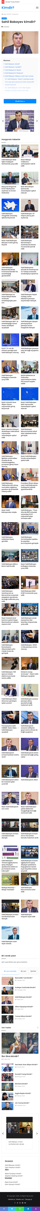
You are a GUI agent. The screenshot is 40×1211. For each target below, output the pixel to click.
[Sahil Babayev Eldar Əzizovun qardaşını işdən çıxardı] (10, 690)
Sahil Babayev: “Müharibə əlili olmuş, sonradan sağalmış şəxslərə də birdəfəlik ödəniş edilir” (10, 487)
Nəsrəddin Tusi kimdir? (24, 978)
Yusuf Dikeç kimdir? (11, 2)
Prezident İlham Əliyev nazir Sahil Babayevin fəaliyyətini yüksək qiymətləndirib (29, 486)
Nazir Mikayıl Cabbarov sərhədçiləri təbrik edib (28, 163)
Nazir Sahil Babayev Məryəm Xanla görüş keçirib (10, 243)
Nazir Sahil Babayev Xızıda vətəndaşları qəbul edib (28, 458)
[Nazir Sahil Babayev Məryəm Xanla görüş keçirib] (10, 232)
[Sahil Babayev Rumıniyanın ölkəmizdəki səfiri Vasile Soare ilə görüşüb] (10, 636)
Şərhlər (33, 971)
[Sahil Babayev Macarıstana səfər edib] (30, 879)
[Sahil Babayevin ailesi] (30, 771)
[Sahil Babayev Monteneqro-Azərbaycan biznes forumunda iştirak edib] (30, 232)
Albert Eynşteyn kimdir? (24, 1007)
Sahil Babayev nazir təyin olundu (9, 942)
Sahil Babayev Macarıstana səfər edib (28, 890)
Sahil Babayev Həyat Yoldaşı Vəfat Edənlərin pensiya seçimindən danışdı (29, 297)
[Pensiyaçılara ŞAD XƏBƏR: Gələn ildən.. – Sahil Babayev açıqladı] (10, 717)
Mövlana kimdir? (21, 1084)
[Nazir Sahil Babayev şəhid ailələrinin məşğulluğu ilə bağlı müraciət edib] (30, 798)
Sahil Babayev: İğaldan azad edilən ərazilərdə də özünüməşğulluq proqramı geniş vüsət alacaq (10, 461)
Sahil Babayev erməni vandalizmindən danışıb (10, 836)
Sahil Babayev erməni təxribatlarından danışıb (10, 916)
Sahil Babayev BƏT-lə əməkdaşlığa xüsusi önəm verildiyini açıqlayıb (10, 324)
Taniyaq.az (28, 1199)
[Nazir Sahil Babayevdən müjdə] (10, 501)
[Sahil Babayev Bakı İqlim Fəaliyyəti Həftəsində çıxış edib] (10, 151)
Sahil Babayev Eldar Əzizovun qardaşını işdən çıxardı (9, 701)
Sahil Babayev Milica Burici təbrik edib (10, 565)
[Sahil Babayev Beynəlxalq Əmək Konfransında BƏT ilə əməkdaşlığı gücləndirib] (10, 259)
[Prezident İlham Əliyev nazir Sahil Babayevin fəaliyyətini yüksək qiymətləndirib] (30, 474)
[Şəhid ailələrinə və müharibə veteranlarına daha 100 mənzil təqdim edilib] (30, 366)
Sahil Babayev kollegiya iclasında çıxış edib (9, 377)
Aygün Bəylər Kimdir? (23, 1093)
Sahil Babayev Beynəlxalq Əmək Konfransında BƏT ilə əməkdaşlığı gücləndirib (10, 271)
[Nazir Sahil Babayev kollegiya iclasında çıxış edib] (30, 555)
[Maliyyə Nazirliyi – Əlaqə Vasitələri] (10, 879)
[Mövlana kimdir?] (7, 1087)
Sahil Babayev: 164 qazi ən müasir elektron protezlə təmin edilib (9, 675)
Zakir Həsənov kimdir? (12, 1167)
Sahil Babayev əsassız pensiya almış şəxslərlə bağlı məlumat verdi (29, 702)
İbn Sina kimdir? (10, 1056)
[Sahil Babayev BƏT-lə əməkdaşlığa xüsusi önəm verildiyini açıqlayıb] (10, 312)
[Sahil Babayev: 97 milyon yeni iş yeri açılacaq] (30, 205)
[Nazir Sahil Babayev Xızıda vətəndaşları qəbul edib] (30, 447)
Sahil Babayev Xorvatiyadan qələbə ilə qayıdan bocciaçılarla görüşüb (29, 540)
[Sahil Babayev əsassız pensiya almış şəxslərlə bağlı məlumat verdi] (30, 690)
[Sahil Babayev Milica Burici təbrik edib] (10, 555)
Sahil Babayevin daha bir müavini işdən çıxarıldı (10, 782)
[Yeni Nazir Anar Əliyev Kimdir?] (7, 1068)
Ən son (23, 971)
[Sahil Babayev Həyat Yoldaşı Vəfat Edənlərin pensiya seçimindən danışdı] (30, 286)
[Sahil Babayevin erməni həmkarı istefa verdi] (10, 744)
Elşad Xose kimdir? (11, 1182)
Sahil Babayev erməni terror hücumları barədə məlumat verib (29, 836)
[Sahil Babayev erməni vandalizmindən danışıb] (10, 825)
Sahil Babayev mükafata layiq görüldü (8, 539)
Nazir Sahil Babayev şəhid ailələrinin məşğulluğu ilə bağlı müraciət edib (28, 810)
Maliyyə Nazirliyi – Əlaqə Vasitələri (8, 889)
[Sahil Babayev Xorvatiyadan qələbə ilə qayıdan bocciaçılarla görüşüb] (30, 528)
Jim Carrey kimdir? (22, 1103)
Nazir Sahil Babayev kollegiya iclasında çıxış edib (28, 566)
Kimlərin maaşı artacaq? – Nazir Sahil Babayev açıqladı (29, 674)
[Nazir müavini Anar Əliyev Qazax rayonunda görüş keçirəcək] (10, 393)
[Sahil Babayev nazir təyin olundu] (10, 933)
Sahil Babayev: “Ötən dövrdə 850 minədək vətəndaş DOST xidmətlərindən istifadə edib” (29, 514)
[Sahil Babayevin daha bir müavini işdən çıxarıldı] (10, 771)
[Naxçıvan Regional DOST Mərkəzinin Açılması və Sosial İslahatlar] (10, 178)
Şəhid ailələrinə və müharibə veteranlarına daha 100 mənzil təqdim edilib (28, 379)
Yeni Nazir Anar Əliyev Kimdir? (26, 1064)
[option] (19, 121)
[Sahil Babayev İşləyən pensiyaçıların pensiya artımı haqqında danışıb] (30, 312)
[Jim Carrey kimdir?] (7, 1106)
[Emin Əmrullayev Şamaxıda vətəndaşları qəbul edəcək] (30, 178)
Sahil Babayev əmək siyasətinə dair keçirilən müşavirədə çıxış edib (29, 621)
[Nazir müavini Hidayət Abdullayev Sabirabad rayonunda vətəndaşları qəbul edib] (10, 420)
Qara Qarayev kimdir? (12, 1184)
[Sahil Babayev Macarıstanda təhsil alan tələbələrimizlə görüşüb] (30, 420)
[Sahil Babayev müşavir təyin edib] (30, 906)
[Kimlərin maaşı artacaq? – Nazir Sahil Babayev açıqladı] (30, 663)
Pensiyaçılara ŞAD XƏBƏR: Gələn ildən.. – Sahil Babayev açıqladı (10, 729)
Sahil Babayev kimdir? (23, 997)
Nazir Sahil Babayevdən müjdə (9, 511)
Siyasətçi (15, 14)
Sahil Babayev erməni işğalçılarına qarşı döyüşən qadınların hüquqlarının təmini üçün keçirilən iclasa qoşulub (29, 866)
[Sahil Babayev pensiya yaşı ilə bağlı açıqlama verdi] (30, 339)
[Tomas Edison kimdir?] (7, 1019)
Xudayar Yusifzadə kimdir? (25, 987)
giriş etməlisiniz (22, 962)
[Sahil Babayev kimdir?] (7, 1000)
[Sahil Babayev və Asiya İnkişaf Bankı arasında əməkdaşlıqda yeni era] (10, 286)
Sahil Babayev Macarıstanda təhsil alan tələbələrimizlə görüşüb (29, 432)
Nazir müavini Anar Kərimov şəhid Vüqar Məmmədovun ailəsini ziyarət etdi (10, 621)
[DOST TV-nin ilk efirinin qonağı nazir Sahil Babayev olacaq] (10, 339)
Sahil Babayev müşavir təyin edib (28, 915)
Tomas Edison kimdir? (23, 1016)
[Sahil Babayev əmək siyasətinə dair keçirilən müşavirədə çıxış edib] (30, 609)
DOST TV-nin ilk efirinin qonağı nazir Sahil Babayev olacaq (10, 350)
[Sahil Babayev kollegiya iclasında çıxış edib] (10, 366)
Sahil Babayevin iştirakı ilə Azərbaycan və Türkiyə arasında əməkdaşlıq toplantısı (29, 270)
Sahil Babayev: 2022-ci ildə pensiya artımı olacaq (29, 647)
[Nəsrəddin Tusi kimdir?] (7, 981)
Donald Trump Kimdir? (23, 1074)
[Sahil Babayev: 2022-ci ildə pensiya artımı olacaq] (30, 636)
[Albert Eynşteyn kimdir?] (7, 1010)
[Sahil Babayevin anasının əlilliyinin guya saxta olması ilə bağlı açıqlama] (30, 717)
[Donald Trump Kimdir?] (7, 1077)
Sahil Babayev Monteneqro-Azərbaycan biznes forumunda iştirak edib (28, 245)
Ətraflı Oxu (19, 101)
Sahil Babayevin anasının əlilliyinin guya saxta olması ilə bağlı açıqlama (29, 729)
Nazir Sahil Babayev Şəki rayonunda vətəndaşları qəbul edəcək (28, 405)
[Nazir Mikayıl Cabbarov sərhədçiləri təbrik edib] (30, 151)
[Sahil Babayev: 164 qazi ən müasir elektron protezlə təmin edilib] (10, 663)
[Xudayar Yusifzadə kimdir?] (7, 990)
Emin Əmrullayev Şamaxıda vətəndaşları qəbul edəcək (28, 190)
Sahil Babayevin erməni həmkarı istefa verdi (10, 755)
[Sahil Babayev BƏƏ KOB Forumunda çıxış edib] (30, 582)
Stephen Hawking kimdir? (14, 1176)
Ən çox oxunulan (10, 971)
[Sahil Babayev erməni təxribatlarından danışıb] (10, 906)
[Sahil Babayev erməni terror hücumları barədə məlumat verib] (30, 825)
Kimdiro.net (20, 1199)
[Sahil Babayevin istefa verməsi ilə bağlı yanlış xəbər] (30, 744)
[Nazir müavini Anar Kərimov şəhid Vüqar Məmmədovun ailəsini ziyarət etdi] (10, 609)
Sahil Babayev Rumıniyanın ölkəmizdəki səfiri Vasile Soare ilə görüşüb (8, 649)
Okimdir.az (11, 1199)
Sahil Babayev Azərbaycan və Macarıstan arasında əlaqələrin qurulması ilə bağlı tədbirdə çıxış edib (10, 596)
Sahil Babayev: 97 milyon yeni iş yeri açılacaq (28, 216)
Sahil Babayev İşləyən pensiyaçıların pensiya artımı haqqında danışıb (29, 324)
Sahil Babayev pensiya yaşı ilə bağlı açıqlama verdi (29, 350)
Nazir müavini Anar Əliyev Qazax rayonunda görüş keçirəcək (9, 405)
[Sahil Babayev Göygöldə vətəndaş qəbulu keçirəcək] (10, 205)
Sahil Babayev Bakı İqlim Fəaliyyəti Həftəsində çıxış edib (10, 162)
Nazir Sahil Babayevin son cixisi (10, 808)
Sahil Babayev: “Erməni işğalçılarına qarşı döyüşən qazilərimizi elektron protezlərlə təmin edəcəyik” (10, 866)
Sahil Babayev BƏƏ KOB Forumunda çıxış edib (29, 593)
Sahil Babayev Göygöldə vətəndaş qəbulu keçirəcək (9, 216)
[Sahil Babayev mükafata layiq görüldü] (10, 528)
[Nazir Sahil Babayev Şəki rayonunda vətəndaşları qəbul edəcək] (30, 393)
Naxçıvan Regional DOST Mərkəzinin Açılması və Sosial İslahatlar (9, 190)
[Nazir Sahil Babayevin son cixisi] (10, 798)
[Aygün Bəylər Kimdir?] (7, 1096)
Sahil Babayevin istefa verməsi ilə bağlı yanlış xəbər (29, 755)
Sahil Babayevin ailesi (29, 780)
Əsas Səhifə (7, 14)
